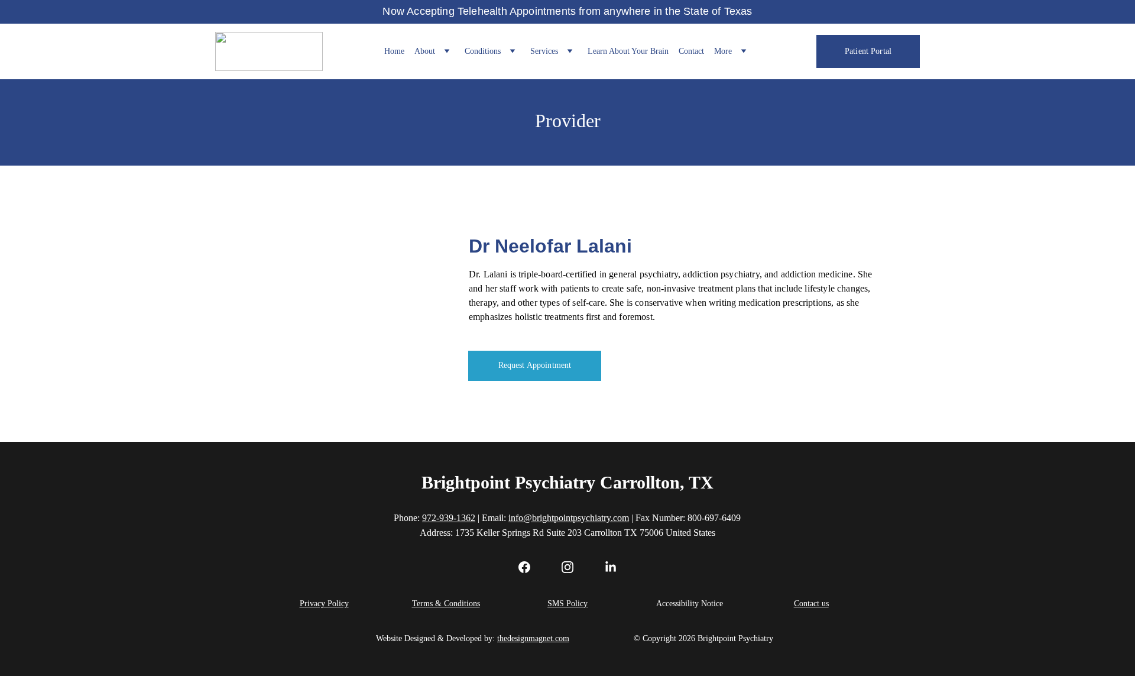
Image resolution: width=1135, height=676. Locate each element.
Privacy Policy (324, 603)
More (723, 51)
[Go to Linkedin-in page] (611, 567)
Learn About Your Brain (628, 51)
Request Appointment (535, 365)
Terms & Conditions (446, 603)
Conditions (483, 51)
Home (394, 51)
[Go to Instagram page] (573, 567)
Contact (691, 51)
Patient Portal (868, 51)
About (424, 51)
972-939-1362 (448, 518)
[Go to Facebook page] (530, 567)
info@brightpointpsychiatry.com (568, 518)
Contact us (811, 603)
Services (544, 51)
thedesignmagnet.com (533, 638)
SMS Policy (567, 603)
